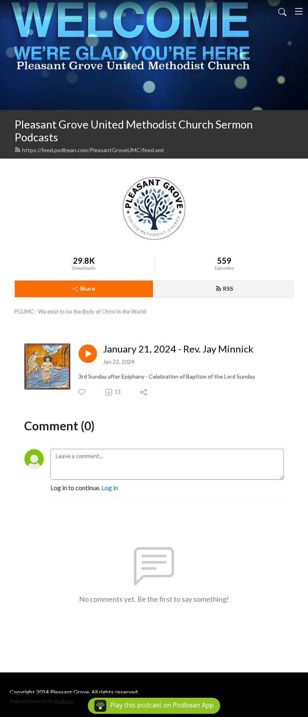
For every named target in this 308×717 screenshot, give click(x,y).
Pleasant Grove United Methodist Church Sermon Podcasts (133, 131)
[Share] (144, 392)
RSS (228, 288)
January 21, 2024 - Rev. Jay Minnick (178, 348)
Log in (109, 487)
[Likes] (82, 392)
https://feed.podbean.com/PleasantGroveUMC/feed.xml (93, 150)
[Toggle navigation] (299, 11)
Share (87, 288)
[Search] (282, 11)
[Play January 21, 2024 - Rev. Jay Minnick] (88, 353)
